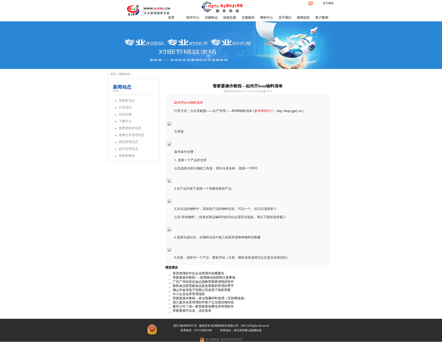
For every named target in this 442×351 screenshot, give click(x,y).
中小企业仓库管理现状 (189, 294)
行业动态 (125, 107)
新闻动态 (303, 17)
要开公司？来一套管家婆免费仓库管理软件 (203, 306)
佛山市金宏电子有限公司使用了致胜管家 (202, 290)
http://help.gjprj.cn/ (289, 111)
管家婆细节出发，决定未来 (192, 310)
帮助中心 (266, 17)
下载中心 (125, 121)
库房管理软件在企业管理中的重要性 (198, 273)
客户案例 (321, 17)
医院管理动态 (128, 142)
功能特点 (211, 17)
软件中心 (192, 17)
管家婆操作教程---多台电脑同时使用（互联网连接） (210, 298)
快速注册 (229, 17)
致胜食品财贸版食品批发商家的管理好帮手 (203, 286)
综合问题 (125, 114)
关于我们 (285, 17)
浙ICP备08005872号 (185, 325)
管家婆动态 (127, 100)
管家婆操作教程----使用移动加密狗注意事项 (204, 277)
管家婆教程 (127, 155)
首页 (171, 17)
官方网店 (328, 3)
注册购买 (248, 17)
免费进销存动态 (130, 128)
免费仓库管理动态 (132, 135)
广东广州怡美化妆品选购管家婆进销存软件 (203, 281)
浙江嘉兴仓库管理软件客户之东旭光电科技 (203, 302)
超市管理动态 (128, 149)
